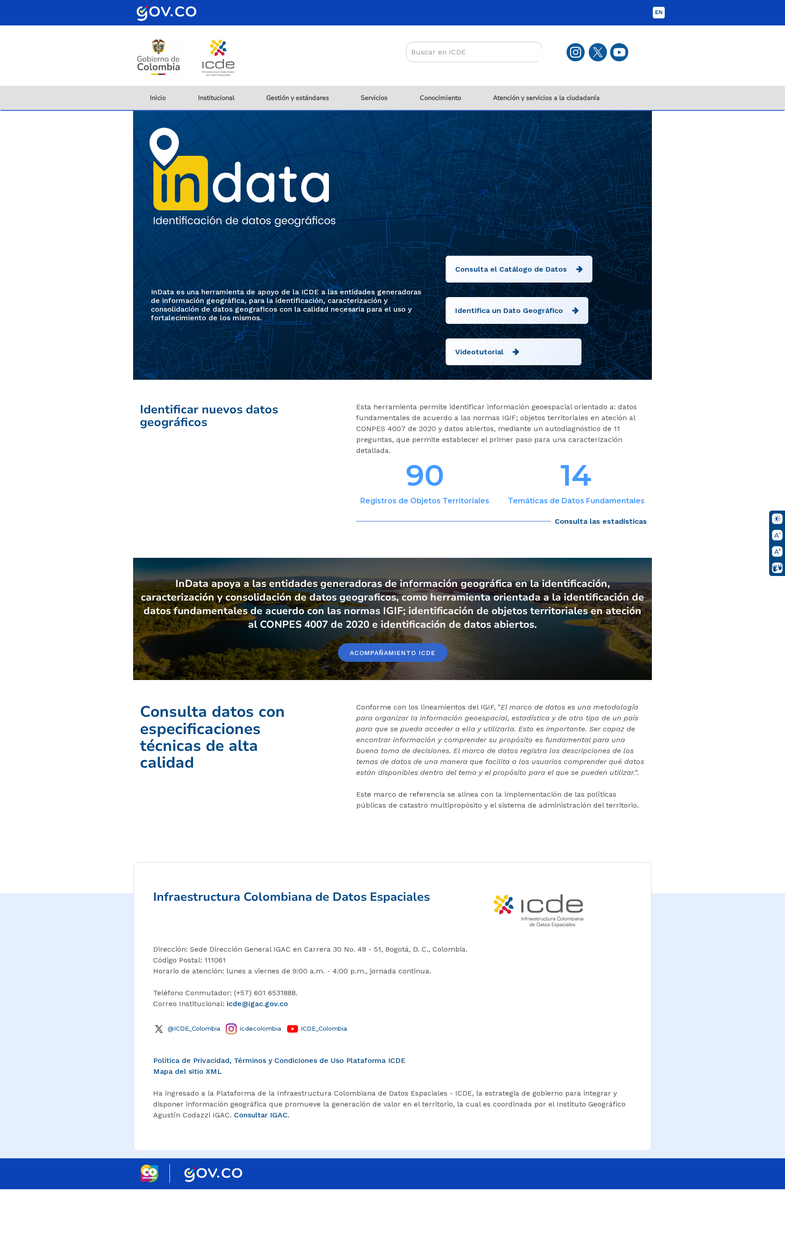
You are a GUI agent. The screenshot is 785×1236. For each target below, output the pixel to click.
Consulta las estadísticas (601, 521)
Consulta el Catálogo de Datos (511, 269)
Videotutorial (479, 351)
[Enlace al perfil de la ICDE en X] (598, 51)
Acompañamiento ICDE (393, 652)
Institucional (216, 98)
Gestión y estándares (297, 98)
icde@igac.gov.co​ (257, 1003)
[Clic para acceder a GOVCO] (213, 1172)
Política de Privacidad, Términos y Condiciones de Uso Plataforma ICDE (279, 1060)
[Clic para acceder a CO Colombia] (155, 1173)
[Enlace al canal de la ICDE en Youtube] (619, 51)
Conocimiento (440, 98)
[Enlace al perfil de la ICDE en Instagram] (575, 51)
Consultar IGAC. (261, 1115)
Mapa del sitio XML (187, 1071)
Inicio (158, 98)
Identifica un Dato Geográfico (509, 310)
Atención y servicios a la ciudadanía (546, 98)
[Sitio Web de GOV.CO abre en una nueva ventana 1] (172, 18)
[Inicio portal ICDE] (538, 908)
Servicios (374, 98)
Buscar (538, 54)
